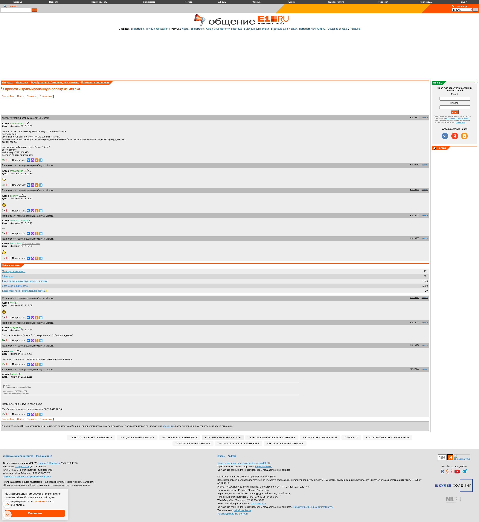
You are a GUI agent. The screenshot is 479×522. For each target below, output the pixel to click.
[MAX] (32, 160)
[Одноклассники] (36, 160)
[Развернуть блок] (434, 148)
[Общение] (199, 25)
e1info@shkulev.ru (300, 507)
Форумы (7, 82)
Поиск (20, 96)
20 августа (7, 276)
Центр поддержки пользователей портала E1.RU (243, 463)
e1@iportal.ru (22, 466)
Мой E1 (437, 82)
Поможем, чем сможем (312, 28)
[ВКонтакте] (28, 160)
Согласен (35, 513)
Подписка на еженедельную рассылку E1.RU (27, 476)
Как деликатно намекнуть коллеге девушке (25, 281)
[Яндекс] (454, 136)
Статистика (46, 96)
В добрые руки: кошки (256, 28)
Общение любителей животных (224, 28)
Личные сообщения (157, 28)
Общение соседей (338, 28)
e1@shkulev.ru (258, 503)
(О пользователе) (31, 243)
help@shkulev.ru (263, 466)
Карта (185, 28)
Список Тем (8, 96)
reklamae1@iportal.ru (49, 463)
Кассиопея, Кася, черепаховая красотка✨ (25, 291)
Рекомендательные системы (232, 513)
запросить (460, 122)
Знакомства (137, 28)
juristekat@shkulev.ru (322, 507)
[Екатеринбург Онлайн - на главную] (273, 25)
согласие (39, 501)
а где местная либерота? (15, 286)
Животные (22, 82)
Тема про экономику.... (13, 271)
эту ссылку (168, 426)
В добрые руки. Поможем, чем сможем (55, 82)
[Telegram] (40, 160)
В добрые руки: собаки (284, 28)
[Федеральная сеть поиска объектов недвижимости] (453, 500)
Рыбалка (355, 28)
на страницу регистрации (457, 118)
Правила (31, 96)
